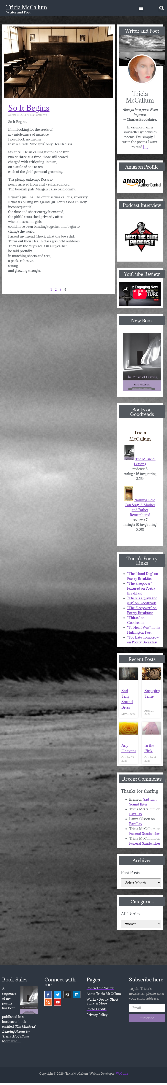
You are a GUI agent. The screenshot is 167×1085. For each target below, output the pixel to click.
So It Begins (28, 108)
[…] (145, 147)
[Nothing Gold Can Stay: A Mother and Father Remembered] (128, 500)
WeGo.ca (122, 1073)
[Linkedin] (76, 994)
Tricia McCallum (26, 7)
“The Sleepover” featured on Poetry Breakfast (141, 588)
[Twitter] (57, 994)
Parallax (135, 814)
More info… (11, 1041)
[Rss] (48, 1002)
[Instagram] (67, 994)
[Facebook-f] (48, 994)
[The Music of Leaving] (129, 459)
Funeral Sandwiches (144, 833)
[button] (141, 8)
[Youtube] (57, 1002)
